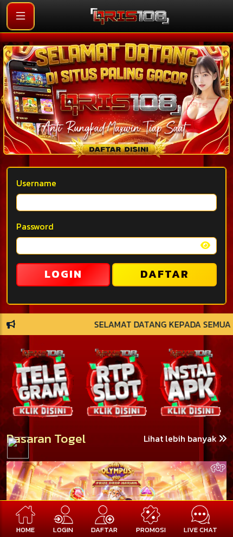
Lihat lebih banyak (181, 438)
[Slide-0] (68, 143)
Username (36, 182)
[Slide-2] (107, 143)
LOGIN (63, 274)
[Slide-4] (146, 143)
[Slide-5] (165, 143)
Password (35, 226)
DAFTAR (164, 274)
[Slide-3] (126, 143)
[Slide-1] (87, 143)
